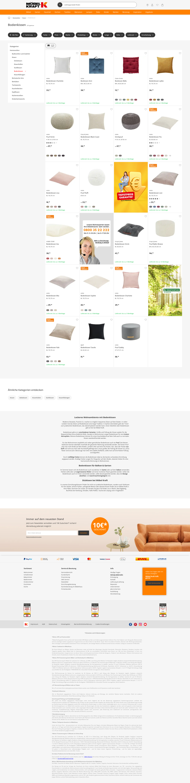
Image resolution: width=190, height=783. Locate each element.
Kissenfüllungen (19, 74)
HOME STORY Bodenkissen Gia (55, 214)
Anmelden (83, 533)
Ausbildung (114, 591)
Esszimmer (27, 584)
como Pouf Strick (50, 107)
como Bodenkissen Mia (53, 265)
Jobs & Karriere (115, 589)
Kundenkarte (65, 575)
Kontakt (112, 579)
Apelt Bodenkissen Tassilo (88, 317)
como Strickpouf (119, 107)
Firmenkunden (66, 589)
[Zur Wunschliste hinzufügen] (77, 53)
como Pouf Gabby (120, 317)
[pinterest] (135, 624)
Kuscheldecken (17, 88)
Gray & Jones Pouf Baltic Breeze (158, 214)
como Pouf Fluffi (85, 163)
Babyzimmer (28, 577)
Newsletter (64, 582)
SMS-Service (65, 579)
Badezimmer (28, 579)
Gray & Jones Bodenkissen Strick (124, 214)
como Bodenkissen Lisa (53, 163)
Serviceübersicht (66, 572)
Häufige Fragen (115, 572)
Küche (26, 587)
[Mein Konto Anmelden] (152, 5)
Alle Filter (15, 35)
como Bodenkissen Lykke (156, 51)
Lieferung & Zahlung (117, 582)
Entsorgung (114, 577)
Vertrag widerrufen (116, 575)
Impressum (34, 624)
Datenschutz (53, 624)
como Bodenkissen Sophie (88, 265)
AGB (43, 624)
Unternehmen (115, 587)
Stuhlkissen (18, 67)
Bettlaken (15, 81)
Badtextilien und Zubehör (21, 54)
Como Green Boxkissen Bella (123, 51)
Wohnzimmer (28, 572)
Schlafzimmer (28, 575)
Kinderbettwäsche (18, 99)
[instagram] (140, 624)
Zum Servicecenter (154, 583)
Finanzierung (65, 577)
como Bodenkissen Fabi (53, 317)
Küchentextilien (17, 95)
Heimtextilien (14, 50)
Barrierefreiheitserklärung (83, 624)
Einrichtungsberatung (68, 584)
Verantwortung (115, 594)
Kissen (14, 57)
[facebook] (130, 624)
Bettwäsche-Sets (18, 78)
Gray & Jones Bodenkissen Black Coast (92, 107)
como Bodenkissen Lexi (156, 163)
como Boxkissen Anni (87, 51)
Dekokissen (18, 60)
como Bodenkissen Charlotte (54, 51)
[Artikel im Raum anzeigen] (50, 45)
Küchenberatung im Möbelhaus (71, 587)
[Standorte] (147, 5)
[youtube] (145, 624)
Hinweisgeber (65, 624)
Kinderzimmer (28, 582)
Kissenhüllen (18, 64)
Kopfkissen (15, 92)
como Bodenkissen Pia (155, 107)
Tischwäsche (16, 85)
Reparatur (113, 584)
